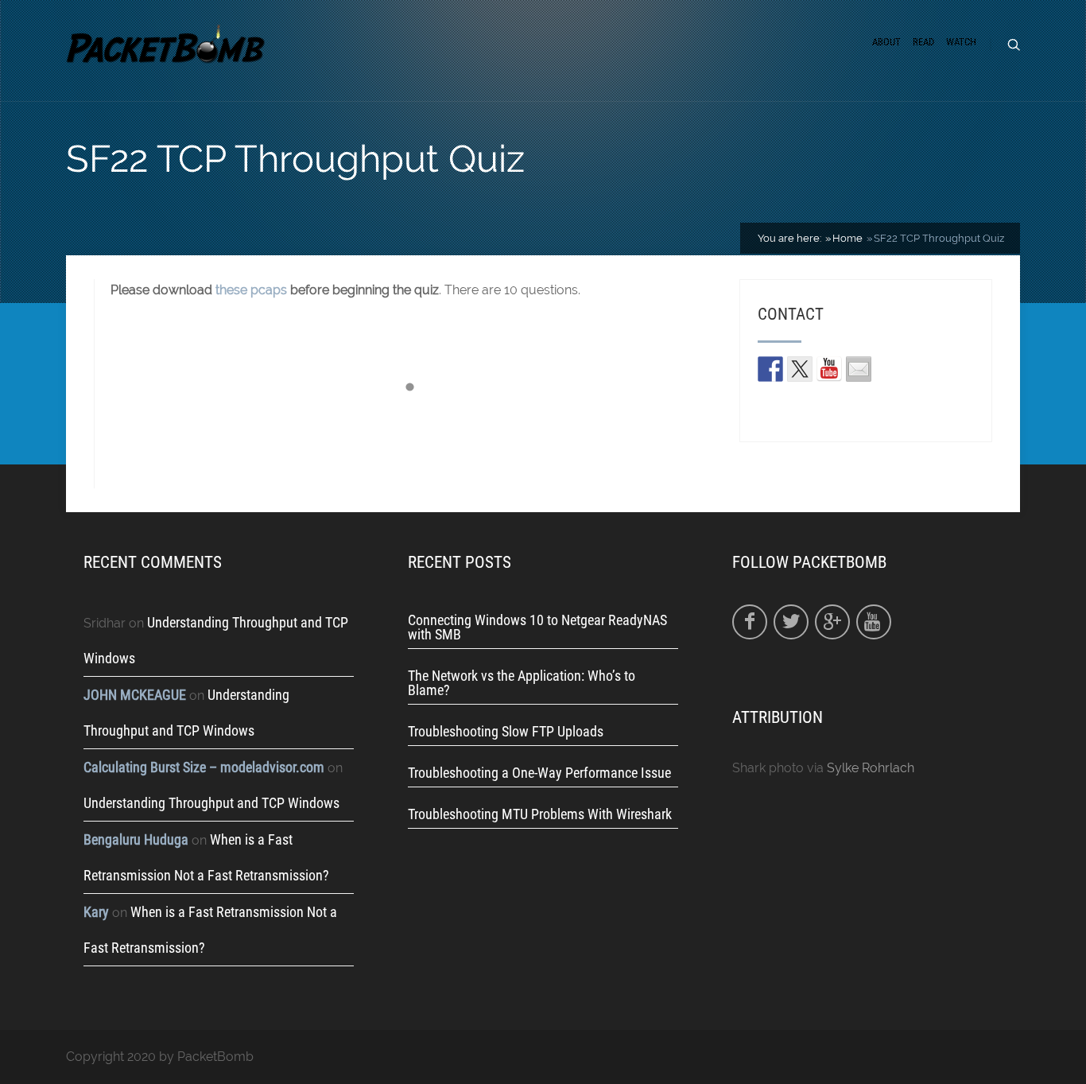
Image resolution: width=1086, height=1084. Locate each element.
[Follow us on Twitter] (800, 369)
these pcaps (251, 289)
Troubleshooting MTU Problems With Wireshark (540, 814)
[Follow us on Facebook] (770, 369)
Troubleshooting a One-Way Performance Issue (539, 773)
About (886, 42)
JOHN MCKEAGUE (134, 694)
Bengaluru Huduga (135, 839)
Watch (961, 42)
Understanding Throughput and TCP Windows (211, 803)
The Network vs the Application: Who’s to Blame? (521, 683)
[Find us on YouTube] (829, 369)
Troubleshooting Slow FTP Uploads (505, 732)
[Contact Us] (858, 369)
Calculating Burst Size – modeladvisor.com (203, 767)
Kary (96, 911)
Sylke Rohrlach (870, 767)
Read (923, 42)
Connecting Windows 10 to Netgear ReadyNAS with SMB (537, 627)
